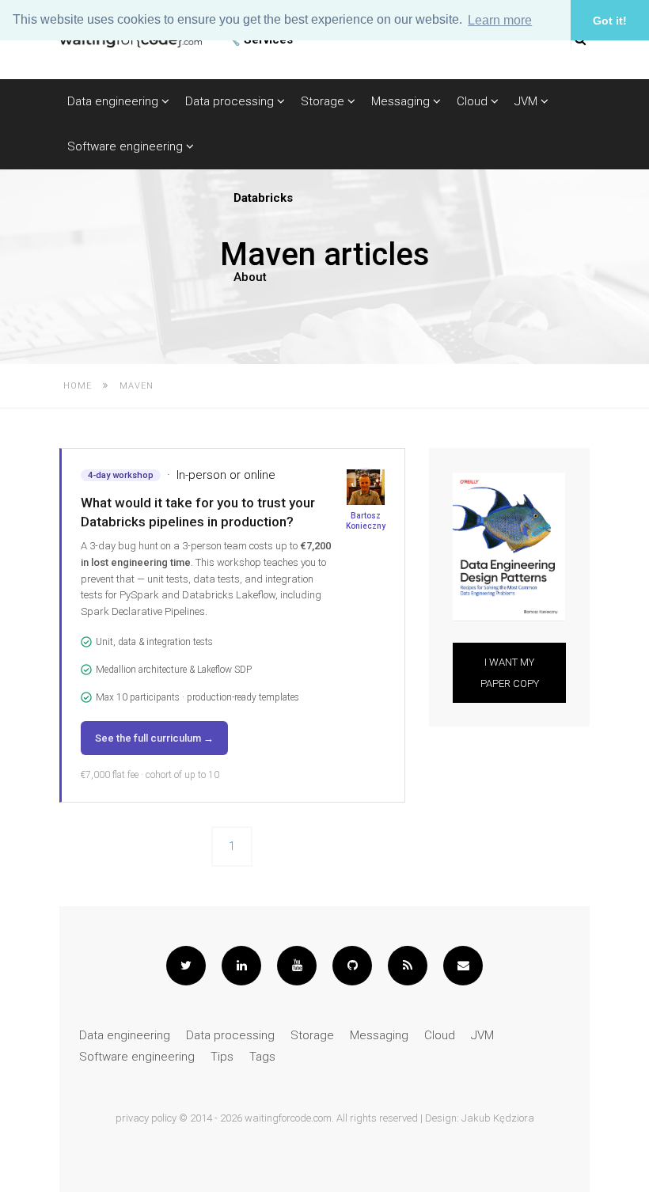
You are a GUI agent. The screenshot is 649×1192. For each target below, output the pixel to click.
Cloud (474, 101)
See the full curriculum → (154, 738)
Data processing (231, 101)
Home (77, 386)
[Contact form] (463, 965)
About (250, 277)
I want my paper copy (509, 672)
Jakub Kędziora (497, 1118)
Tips (222, 1057)
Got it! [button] (610, 20)
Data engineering (114, 101)
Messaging (402, 101)
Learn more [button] (500, 20)
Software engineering (126, 146)
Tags (262, 1057)
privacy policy (146, 1118)
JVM (527, 101)
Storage (324, 101)
